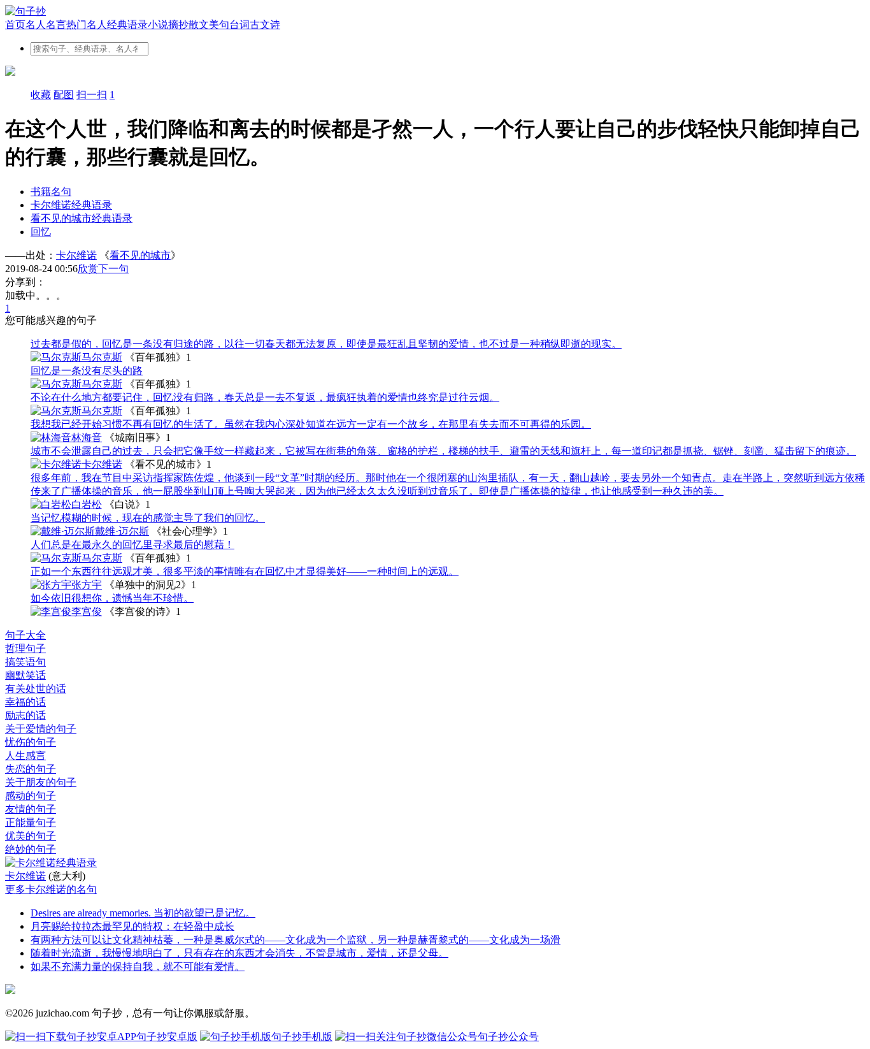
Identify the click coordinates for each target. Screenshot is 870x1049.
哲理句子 (25, 648)
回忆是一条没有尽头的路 (87, 370)
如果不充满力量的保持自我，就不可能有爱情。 (138, 966)
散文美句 (209, 24)
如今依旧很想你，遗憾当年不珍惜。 (112, 598)
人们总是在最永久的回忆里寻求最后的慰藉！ (132, 544)
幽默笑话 (25, 675)
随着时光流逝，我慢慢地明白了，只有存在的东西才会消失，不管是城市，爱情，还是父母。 (239, 953)
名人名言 (45, 24)
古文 (260, 24)
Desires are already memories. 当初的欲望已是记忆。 (143, 913)
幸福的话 (25, 702)
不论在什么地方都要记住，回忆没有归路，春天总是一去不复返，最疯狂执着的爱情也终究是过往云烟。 (265, 397)
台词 (239, 24)
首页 (15, 24)
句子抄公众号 (508, 1036)
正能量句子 (30, 822)
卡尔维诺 (76, 255)
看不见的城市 (140, 255)
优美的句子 (30, 835)
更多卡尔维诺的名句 (51, 889)
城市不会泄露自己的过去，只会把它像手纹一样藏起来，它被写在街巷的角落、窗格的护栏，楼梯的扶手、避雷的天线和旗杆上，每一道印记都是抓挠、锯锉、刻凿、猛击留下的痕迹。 (443, 450)
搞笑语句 (25, 661)
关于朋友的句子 (40, 782)
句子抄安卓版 (166, 1036)
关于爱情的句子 (40, 728)
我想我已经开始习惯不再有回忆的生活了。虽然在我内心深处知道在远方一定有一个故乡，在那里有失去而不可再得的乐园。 (311, 424)
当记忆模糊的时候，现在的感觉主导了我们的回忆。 (148, 517)
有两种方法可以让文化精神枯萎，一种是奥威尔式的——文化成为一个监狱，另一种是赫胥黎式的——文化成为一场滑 (295, 939)
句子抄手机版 (301, 1036)
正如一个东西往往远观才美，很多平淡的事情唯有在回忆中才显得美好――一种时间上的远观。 (245, 571)
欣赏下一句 (103, 268)
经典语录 (127, 24)
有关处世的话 (35, 688)
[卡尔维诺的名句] (435, 863)
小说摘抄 (168, 24)
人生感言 (25, 755)
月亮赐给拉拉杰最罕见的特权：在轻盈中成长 (132, 926)
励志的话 (25, 715)
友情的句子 (30, 809)
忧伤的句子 (30, 742)
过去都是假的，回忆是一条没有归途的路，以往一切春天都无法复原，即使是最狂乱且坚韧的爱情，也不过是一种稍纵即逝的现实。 (326, 343)
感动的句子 (30, 795)
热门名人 (86, 24)
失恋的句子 (30, 768)
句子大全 (25, 635)
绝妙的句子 (30, 849)
